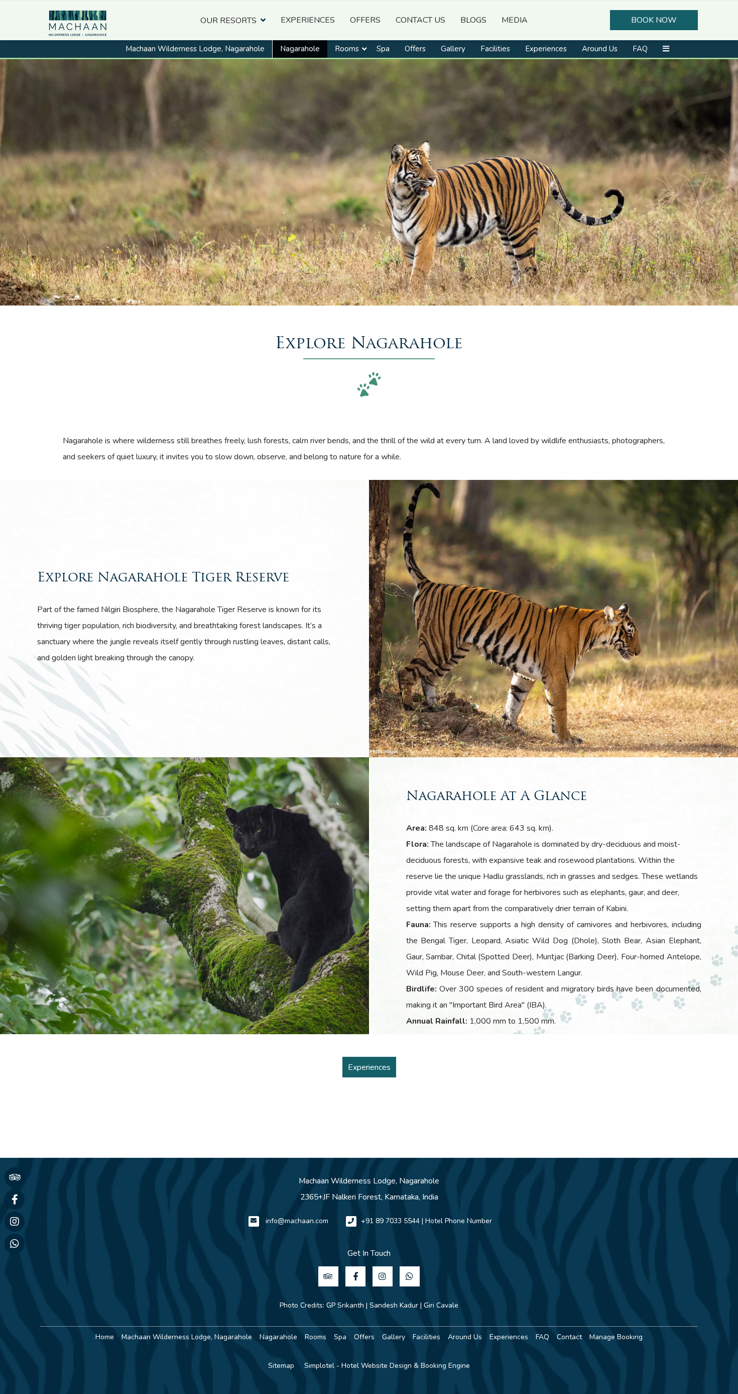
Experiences (308, 20)
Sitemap (281, 1365)
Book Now (654, 20)
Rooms (347, 49)
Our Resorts (228, 20)
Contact (569, 1337)
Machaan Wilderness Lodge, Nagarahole (195, 49)
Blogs (473, 20)
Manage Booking (616, 1337)
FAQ (640, 49)
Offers (365, 20)
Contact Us (420, 20)
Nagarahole (300, 49)
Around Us (600, 49)
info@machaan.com (297, 1221)
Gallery (453, 49)
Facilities (495, 49)
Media (515, 20)
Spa (383, 49)
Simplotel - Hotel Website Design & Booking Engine (387, 1365)
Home (104, 1337)
